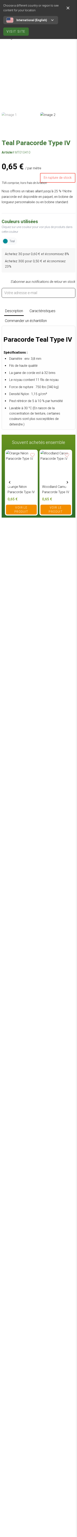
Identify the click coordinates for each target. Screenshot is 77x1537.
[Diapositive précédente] (10, 482)
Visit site (16, 31)
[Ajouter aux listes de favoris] (32, 454)
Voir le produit (21, 509)
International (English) (31, 20)
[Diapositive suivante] (67, 482)
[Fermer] (68, 8)
